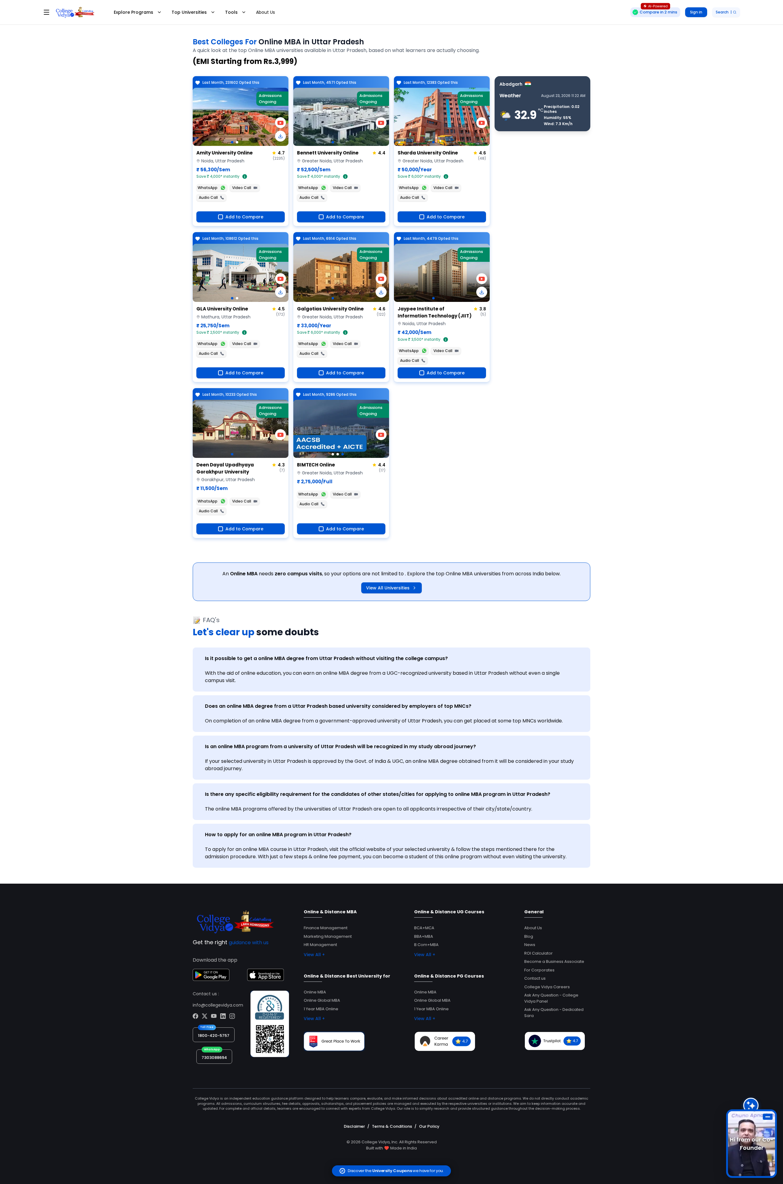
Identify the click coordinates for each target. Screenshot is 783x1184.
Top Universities (189, 12)
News (529, 945)
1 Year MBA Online (321, 1009)
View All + (314, 955)
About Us (265, 12)
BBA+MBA (423, 936)
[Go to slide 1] (232, 142)
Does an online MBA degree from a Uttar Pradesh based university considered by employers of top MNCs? (338, 706)
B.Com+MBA (426, 945)
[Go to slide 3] (342, 454)
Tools (231, 12)
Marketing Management (328, 936)
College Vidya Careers (547, 987)
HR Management (320, 945)
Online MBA (315, 992)
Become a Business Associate (554, 961)
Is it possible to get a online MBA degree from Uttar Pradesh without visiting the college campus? (326, 658)
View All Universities (388, 588)
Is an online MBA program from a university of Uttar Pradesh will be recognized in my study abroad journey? (340, 746)
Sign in (696, 12)
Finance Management (325, 928)
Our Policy (429, 1126)
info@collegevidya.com (218, 1005)
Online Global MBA (322, 1000)
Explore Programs (133, 12)
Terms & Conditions (392, 1126)
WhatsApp (207, 187)
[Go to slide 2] (237, 142)
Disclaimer (354, 1126)
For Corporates (539, 970)
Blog (528, 936)
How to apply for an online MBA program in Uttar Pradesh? (278, 834)
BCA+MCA (424, 928)
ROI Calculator (538, 953)
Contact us (535, 978)
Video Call (241, 187)
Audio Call (208, 197)
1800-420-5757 (213, 1035)
